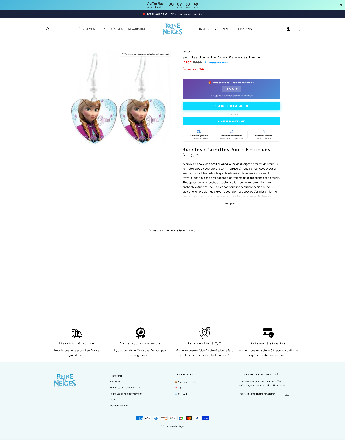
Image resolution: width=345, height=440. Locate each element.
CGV (112, 399)
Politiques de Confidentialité (125, 387)
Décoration (137, 29)
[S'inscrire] (287, 394)
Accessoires (113, 29)
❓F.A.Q (179, 388)
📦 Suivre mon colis (185, 382)
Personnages (246, 29)
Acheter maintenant (231, 121)
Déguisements (87, 29)
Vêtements (223, 29)
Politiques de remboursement (126, 393)
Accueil (186, 51)
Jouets (204, 29)
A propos (115, 381)
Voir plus (230, 203)
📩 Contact (180, 394)
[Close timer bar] (341, 5)
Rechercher (116, 375)
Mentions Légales (119, 405)
